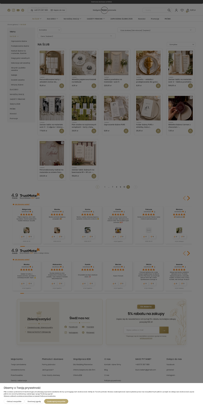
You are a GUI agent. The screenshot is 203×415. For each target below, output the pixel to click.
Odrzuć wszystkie (14, 401)
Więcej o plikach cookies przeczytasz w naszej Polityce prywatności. (30, 396)
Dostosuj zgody (34, 401)
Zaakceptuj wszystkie (56, 401)
